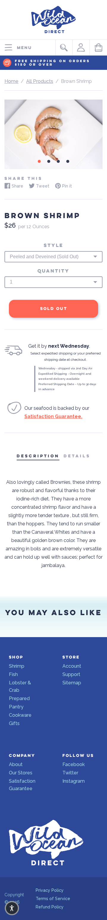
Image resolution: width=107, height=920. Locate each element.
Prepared (19, 698)
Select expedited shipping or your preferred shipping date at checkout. (65, 356)
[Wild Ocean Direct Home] (53, 34)
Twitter (70, 773)
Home (11, 81)
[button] (12, 908)
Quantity (53, 271)
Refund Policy (50, 907)
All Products (39, 81)
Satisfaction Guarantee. (53, 416)
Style (53, 245)
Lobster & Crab (20, 686)
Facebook (73, 764)
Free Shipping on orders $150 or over (52, 63)
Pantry (16, 707)
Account (71, 666)
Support (71, 674)
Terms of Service (53, 898)
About (16, 764)
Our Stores (20, 773)
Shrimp (16, 666)
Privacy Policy (50, 890)
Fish (13, 674)
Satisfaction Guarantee (22, 784)
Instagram (73, 781)
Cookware (20, 715)
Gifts (14, 723)
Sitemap (71, 683)
